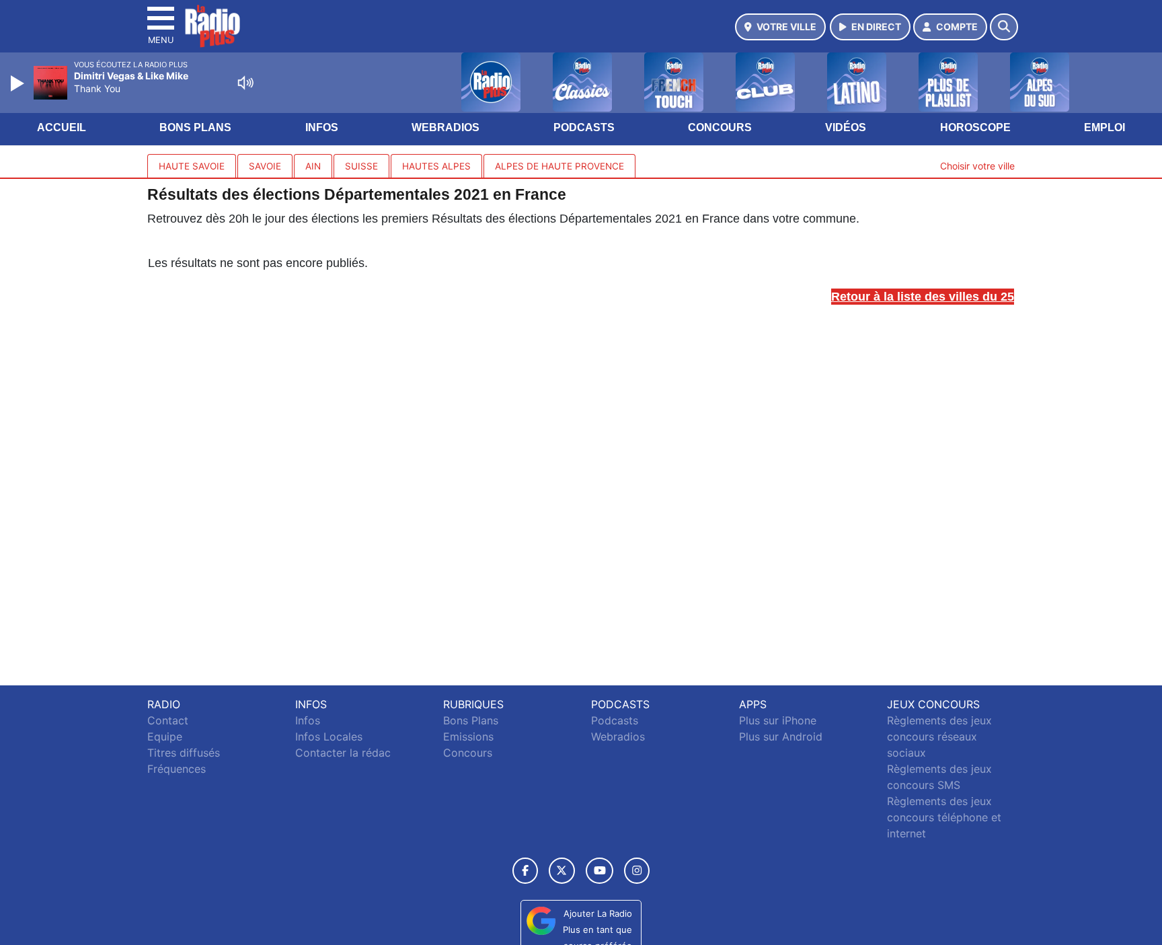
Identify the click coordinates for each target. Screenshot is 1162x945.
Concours (720, 127)
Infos (321, 127)
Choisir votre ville (977, 166)
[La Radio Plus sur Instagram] (637, 871)
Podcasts (584, 127)
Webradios (445, 127)
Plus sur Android (780, 736)
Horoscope (975, 127)
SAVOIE (265, 166)
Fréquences (176, 769)
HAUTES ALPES (436, 166)
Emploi (1104, 127)
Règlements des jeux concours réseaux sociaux (939, 736)
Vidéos (845, 127)
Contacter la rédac (343, 752)
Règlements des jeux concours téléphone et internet (944, 817)
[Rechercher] (1004, 26)
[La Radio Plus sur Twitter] (562, 871)
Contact (167, 720)
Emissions (468, 736)
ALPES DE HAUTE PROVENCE (559, 166)
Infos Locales (328, 736)
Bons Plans (195, 127)
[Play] (19, 83)
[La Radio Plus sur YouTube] (599, 871)
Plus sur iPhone (777, 720)
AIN (313, 166)
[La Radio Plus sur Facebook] (525, 871)
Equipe (164, 736)
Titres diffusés (183, 752)
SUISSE (361, 166)
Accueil (61, 127)
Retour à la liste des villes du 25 (922, 296)
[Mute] (245, 83)
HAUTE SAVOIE (192, 166)
